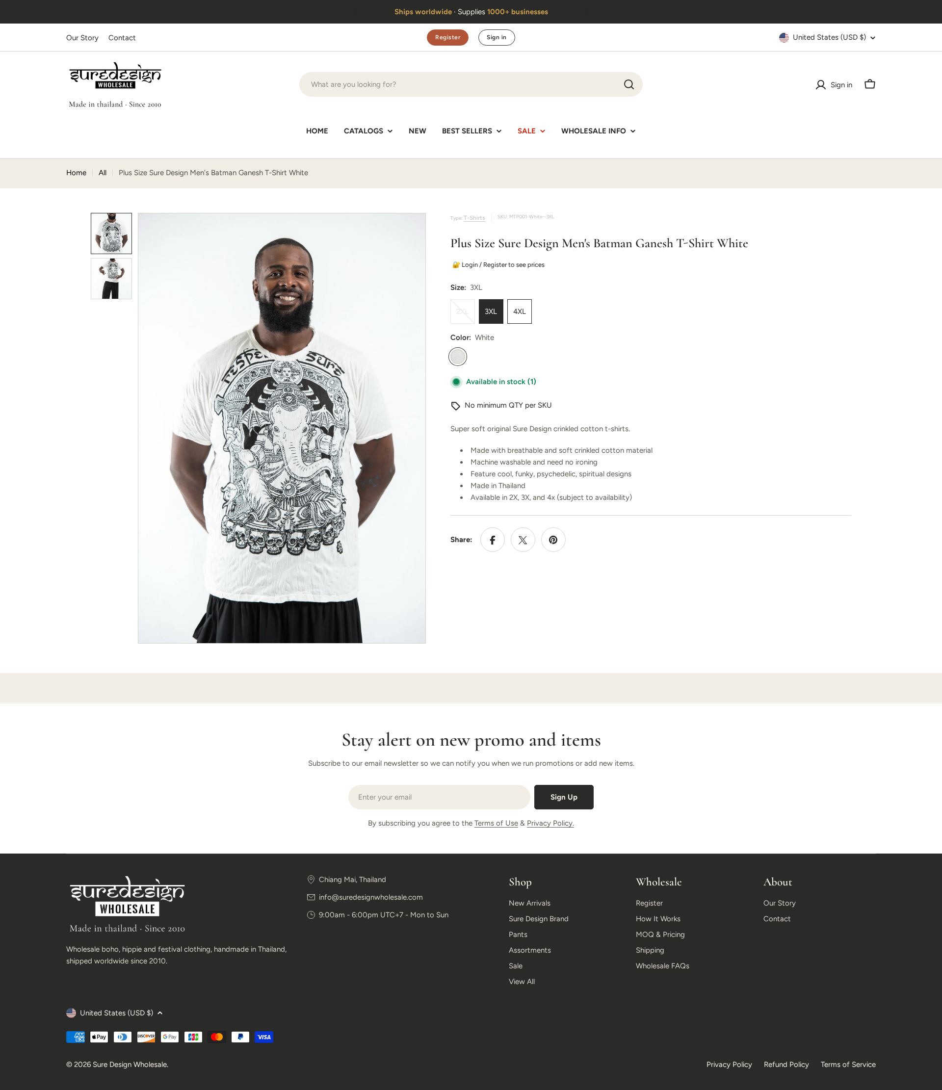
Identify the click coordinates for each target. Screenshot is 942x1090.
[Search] (629, 84)
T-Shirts (474, 217)
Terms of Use (496, 823)
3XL (491, 312)
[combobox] (471, 84)
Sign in (496, 37)
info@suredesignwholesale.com (371, 897)
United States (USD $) (829, 37)
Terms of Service (848, 1064)
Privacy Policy (729, 1064)
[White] (457, 357)
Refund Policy (786, 1064)
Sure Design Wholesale (130, 1064)
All (102, 172)
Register (447, 37)
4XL (519, 312)
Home (76, 172)
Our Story (82, 37)
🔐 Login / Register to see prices (498, 264)
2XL (465, 316)
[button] (356, 12)
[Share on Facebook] (492, 540)
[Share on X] (523, 540)
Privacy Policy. (550, 823)
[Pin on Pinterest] (553, 540)
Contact (122, 37)
